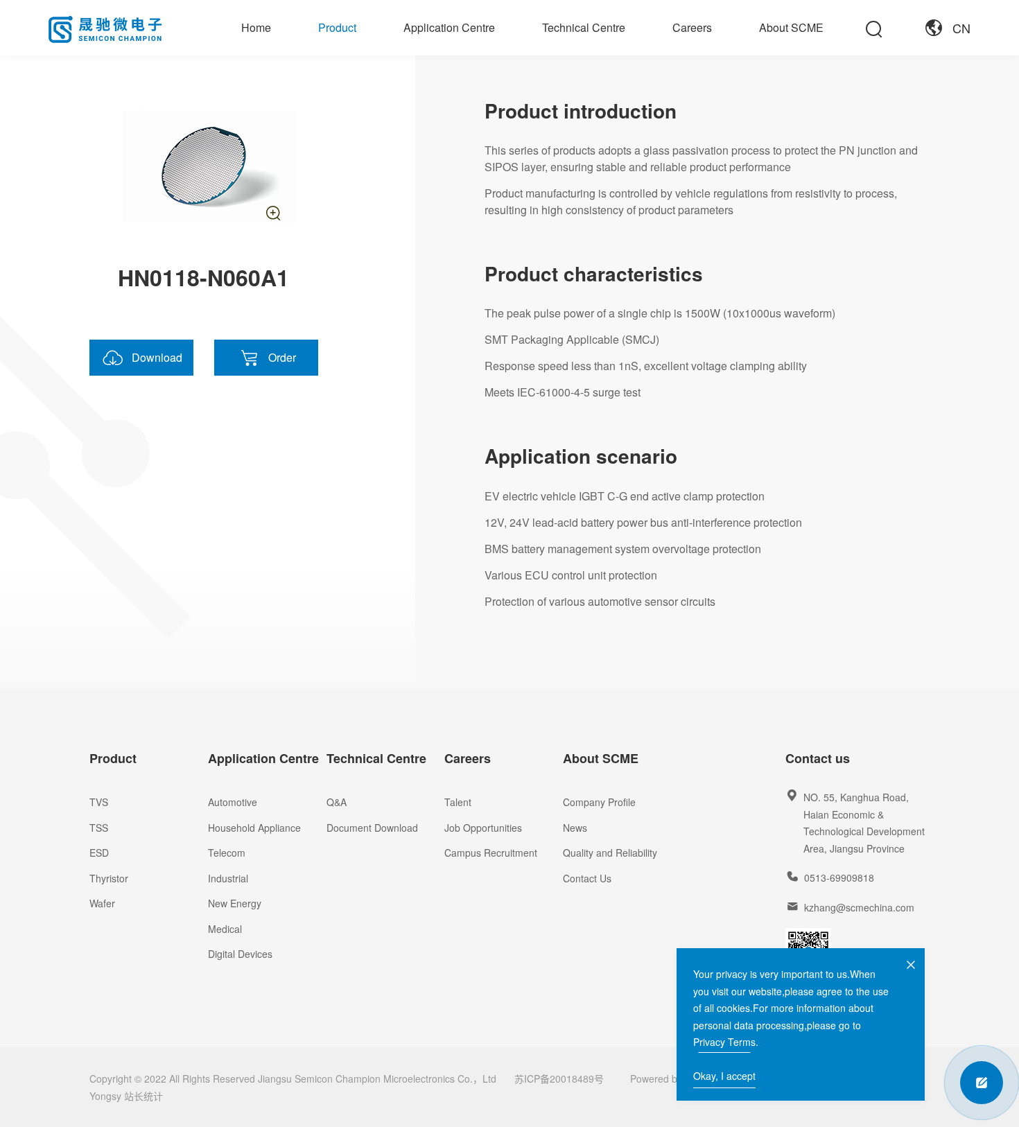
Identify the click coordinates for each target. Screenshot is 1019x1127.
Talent (457, 802)
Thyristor (108, 878)
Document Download (372, 828)
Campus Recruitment (490, 852)
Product (337, 27)
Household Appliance (254, 828)
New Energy (234, 903)
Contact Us (587, 878)
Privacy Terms (724, 1042)
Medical (225, 929)
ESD (99, 852)
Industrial (228, 878)
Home (256, 27)
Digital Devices (240, 954)
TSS (98, 828)
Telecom (226, 852)
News (575, 828)
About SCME (791, 27)
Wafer (102, 903)
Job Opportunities (483, 828)
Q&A (336, 802)
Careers (692, 27)
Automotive (232, 802)
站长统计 (143, 1096)
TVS (98, 802)
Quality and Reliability (610, 852)
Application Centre (449, 27)
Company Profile (599, 802)
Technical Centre (583, 27)
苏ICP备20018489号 (559, 1078)
